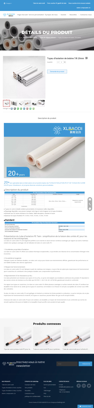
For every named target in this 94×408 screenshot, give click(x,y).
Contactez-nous (29, 393)
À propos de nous (30, 385)
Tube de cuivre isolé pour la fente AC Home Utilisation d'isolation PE (51, 349)
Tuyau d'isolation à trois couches (11, 387)
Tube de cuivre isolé (39, 3)
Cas (45, 387)
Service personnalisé (50, 385)
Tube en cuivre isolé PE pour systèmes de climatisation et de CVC (22, 349)
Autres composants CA (83, 8)
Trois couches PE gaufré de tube (56, 3)
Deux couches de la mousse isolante (79, 3)
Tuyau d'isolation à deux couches (12, 390)
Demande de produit (57, 72)
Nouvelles (28, 390)
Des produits (28, 387)
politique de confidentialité (32, 396)
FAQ (45, 393)
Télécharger (47, 390)
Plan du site (47, 396)
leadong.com (61, 402)
